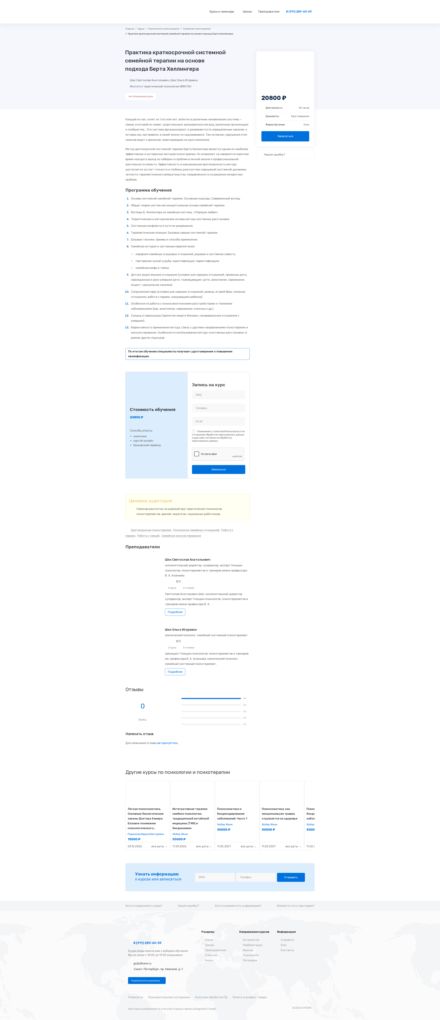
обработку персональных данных (212, 439)
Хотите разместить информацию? (238, 905)
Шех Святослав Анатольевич (149, 80)
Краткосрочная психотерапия (151, 530)
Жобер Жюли (180, 834)
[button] (147, 980)
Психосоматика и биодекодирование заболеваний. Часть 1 (232, 813)
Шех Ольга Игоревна (184, 80)
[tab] (178, 772)
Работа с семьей (148, 535)
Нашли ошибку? (274, 154)
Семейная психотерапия (197, 28)
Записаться (285, 136)
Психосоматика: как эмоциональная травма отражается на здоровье (280, 813)
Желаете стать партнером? (296, 905)
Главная (129, 28)
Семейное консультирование (181, 535)
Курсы (141, 28)
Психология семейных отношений (196, 530)
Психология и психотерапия (163, 28)
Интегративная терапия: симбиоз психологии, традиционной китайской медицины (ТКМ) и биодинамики (190, 818)
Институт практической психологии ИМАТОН (160, 86)
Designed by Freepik (205, 1008)
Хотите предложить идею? (143, 905)
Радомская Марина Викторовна (146, 834)
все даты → (159, 846)
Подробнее (175, 612)
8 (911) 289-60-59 (147, 943)
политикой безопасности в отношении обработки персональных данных (218, 433)
